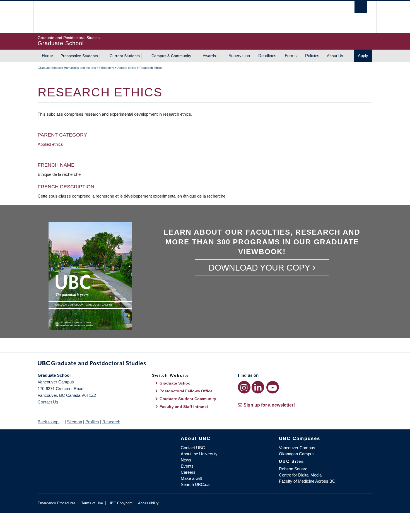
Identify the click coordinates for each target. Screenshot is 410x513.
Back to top (48, 421)
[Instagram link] (244, 387)
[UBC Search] (360, 7)
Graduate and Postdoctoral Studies (205, 364)
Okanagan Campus (297, 453)
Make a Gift (191, 478)
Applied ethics (126, 67)
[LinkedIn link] (258, 387)
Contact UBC (193, 447)
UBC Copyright (120, 503)
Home (47, 55)
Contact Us (48, 402)
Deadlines (267, 55)
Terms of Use (92, 503)
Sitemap (74, 421)
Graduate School (49, 67)
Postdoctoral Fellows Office (186, 391)
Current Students (125, 56)
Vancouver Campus (297, 447)
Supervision (239, 55)
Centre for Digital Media (300, 475)
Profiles (92, 421)
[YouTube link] (272, 387)
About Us (335, 56)
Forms (291, 55)
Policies (312, 55)
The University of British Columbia (49, 17)
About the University (199, 453)
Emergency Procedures (57, 503)
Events (187, 466)
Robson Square (293, 468)
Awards (209, 56)
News (186, 460)
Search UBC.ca (195, 484)
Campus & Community (171, 56)
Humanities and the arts (80, 67)
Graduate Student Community (188, 399)
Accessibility (148, 503)
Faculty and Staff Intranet (184, 406)
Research (111, 421)
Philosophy (106, 67)
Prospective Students (79, 56)
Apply (363, 55)
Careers (188, 472)
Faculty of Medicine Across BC (307, 481)
